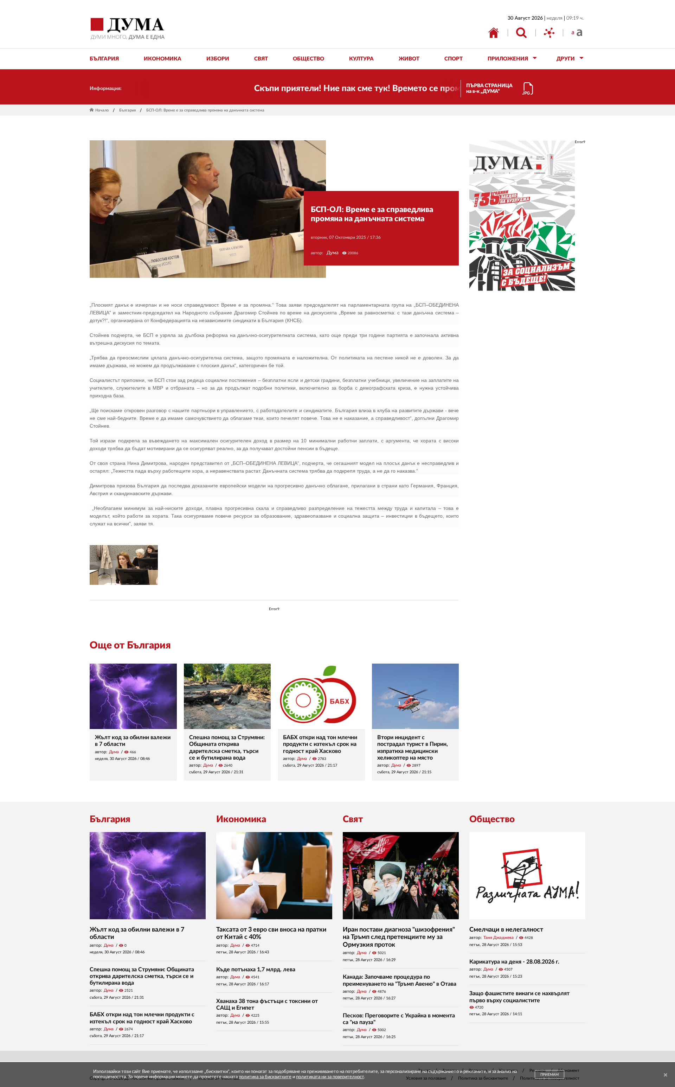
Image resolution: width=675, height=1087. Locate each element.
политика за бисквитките (265, 1077)
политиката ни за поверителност (330, 1077)
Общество (492, 819)
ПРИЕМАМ (549, 1074)
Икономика (241, 819)
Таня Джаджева (498, 937)
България (127, 110)
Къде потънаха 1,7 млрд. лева (255, 969)
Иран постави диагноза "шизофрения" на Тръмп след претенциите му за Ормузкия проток (399, 937)
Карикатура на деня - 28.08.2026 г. (514, 962)
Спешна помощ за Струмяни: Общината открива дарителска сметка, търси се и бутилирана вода (142, 976)
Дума (333, 252)
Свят (353, 819)
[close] (665, 1075)
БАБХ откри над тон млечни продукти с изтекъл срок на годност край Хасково (320, 744)
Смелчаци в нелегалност (506, 930)
